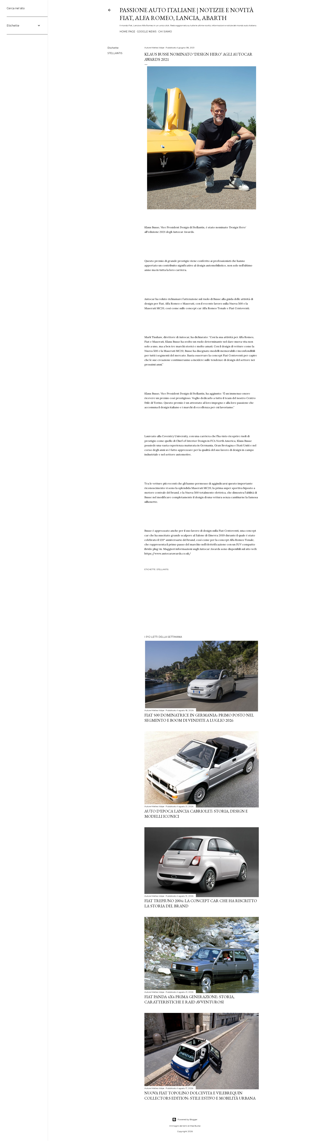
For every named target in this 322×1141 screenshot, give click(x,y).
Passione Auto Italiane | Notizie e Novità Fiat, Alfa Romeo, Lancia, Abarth (187, 14)
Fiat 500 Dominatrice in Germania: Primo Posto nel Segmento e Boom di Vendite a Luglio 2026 (199, 717)
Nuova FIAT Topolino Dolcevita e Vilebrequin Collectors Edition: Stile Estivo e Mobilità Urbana (200, 1095)
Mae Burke (195, 1126)
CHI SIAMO (165, 31)
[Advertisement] (201, 603)
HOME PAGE (127, 31)
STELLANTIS (115, 53)
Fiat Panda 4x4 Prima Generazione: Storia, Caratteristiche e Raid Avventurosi (189, 999)
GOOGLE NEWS (146, 31)
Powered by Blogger (187, 1119)
